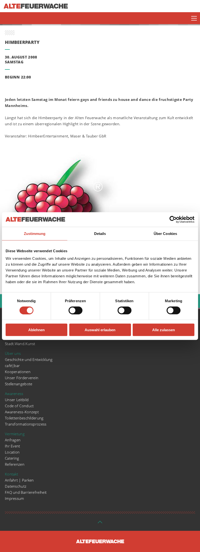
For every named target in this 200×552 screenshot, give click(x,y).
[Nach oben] (100, 523)
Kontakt (11, 474)
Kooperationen (17, 371)
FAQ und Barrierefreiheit (26, 492)
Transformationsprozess (26, 424)
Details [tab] (100, 233)
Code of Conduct (19, 405)
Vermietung (15, 433)
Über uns (13, 353)
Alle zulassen (163, 330)
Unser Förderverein (21, 377)
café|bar (12, 365)
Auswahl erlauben (100, 330)
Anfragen (12, 439)
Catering (12, 458)
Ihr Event (12, 446)
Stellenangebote (18, 383)
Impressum (14, 498)
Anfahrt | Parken (19, 480)
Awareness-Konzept (22, 411)
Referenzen (14, 464)
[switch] (75, 310)
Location (12, 452)
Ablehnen (36, 330)
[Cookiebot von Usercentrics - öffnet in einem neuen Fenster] (173, 219)
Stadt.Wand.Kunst (20, 343)
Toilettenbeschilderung (24, 418)
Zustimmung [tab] (35, 233)
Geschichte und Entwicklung (29, 359)
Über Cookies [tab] (165, 233)
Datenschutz (15, 486)
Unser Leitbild (17, 399)
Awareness (14, 393)
